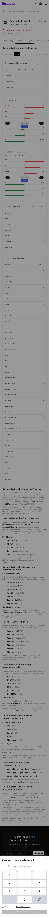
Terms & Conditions (23, 907)
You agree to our (17, 907)
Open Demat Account (24, 912)
